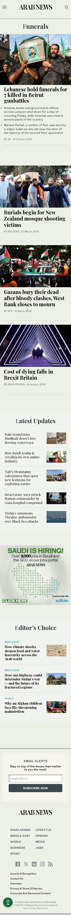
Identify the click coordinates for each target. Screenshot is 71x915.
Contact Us (16, 878)
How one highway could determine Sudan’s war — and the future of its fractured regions (23, 681)
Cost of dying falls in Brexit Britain (28, 374)
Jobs (39, 847)
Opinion (42, 835)
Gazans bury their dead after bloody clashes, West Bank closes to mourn (34, 298)
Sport (15, 853)
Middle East (12, 641)
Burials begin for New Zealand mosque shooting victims (34, 218)
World (9, 698)
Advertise (16, 883)
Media (40, 841)
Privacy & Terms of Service (26, 888)
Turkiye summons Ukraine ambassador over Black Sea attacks (21, 517)
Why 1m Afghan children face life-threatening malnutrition (23, 707)
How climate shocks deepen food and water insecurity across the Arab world (22, 652)
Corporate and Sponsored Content (30, 893)
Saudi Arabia (20, 829)
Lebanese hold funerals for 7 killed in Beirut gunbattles (35, 95)
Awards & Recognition (23, 873)
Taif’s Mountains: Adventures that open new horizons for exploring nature (21, 477)
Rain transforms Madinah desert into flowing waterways (20, 438)
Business (17, 847)
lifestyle (43, 829)
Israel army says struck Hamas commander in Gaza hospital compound (23, 498)
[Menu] (4, 7)
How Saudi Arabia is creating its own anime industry (22, 457)
